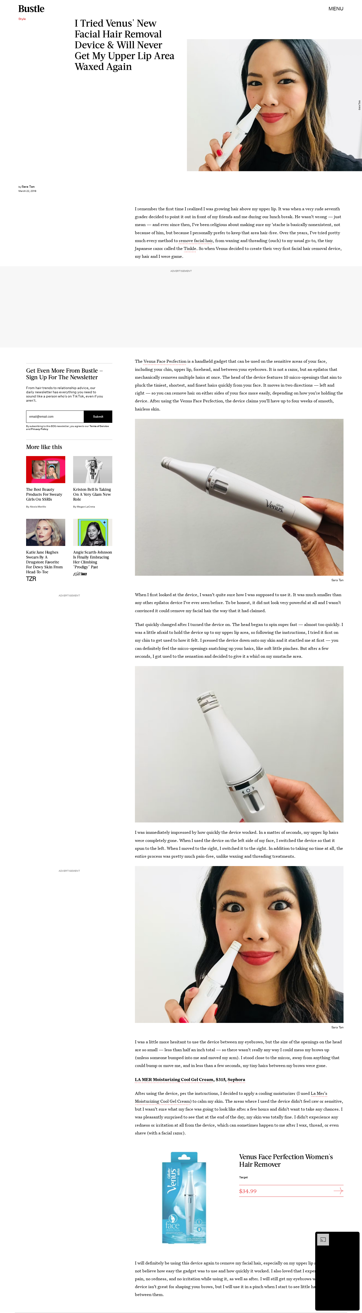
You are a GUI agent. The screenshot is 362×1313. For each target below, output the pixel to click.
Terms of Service (99, 426)
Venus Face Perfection (165, 361)
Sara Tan (28, 186)
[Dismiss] (354, 1236)
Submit (98, 417)
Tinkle (190, 248)
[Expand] (321, 1236)
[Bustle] (31, 8)
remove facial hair (196, 240)
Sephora (236, 1079)
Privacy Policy (39, 429)
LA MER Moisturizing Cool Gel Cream (174, 1079)
